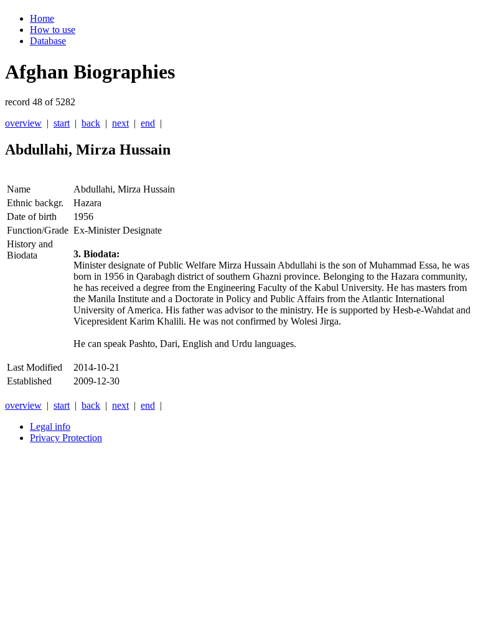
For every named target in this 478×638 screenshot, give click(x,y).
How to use (52, 29)
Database (48, 41)
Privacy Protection (66, 437)
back (91, 123)
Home (42, 18)
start (62, 123)
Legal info (50, 426)
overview (23, 123)
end (148, 123)
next (120, 123)
